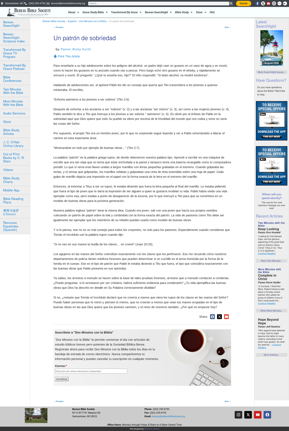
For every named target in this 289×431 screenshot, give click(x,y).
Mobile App (11, 190)
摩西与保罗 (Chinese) (11, 212)
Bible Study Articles (11, 132)
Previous (58, 27)
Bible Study (182, 12)
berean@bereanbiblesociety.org (168, 416)
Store (199, 12)
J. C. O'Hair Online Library (13, 144)
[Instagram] (274, 4)
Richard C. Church (151, 429)
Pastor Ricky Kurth (76, 49)
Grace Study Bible (93, 12)
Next (228, 27)
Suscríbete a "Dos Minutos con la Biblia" (84, 332)
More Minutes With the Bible (13, 103)
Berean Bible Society (54, 21)
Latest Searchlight (266, 24)
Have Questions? (271, 80)
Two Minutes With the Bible (13, 91)
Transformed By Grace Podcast (14, 67)
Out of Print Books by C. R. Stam (14, 157)
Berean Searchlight (156, 12)
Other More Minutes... (271, 310)
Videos (8, 169)
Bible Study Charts (11, 180)
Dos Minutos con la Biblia (92, 21)
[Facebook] (267, 415)
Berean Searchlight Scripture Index (14, 37)
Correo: (61, 366)
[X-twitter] (263, 4)
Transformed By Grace (124, 12)
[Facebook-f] (257, 4)
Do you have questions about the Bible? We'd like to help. (271, 90)
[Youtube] (269, 4)
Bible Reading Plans (13, 200)
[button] (212, 316)
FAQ (212, 12)
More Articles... (272, 354)
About (71, 12)
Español (72, 21)
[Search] (231, 3)
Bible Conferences (12, 79)
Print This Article (69, 56)
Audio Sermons (14, 113)
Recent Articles (269, 216)
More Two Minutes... (271, 260)
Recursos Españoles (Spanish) (10, 226)
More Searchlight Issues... (271, 72)
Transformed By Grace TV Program (14, 53)
